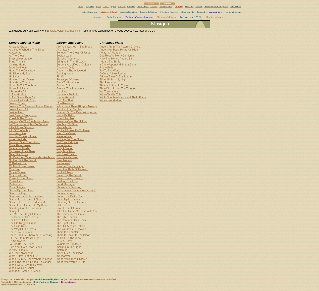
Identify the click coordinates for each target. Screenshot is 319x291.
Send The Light (18, 193)
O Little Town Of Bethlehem (116, 76)
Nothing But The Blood (23, 160)
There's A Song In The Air (114, 85)
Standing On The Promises (25, 208)
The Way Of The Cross (22, 229)
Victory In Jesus (18, 250)
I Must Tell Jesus (19, 88)
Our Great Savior (66, 154)
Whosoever (63, 256)
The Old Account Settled (71, 226)
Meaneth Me (64, 127)
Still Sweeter (64, 205)
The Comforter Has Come (71, 220)
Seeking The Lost (67, 181)
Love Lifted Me (18, 139)
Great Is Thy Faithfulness (71, 88)
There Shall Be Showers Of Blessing (31, 235)
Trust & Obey (64, 241)
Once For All (64, 145)
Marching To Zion (67, 124)
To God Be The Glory (21, 244)
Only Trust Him (18, 175)
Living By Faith (65, 115)
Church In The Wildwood (71, 70)
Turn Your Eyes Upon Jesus (26, 247)
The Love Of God (19, 220)
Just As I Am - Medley (69, 109)
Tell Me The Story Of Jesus (25, 214)
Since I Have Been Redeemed (27, 202)
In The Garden (18, 94)
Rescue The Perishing (70, 166)
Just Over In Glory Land (23, 115)
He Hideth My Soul (20, 73)
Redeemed (16, 184)
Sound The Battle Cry (69, 196)
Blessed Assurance (20, 58)
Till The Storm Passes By (24, 238)
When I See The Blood (70, 253)
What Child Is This (110, 94)
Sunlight (14, 211)
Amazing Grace (18, 46)
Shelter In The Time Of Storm (26, 199)
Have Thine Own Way (22, 70)
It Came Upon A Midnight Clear (118, 64)
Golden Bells (64, 85)
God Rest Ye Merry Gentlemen (117, 55)
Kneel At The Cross (21, 118)
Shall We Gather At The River (26, 196)
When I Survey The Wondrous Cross (31, 259)
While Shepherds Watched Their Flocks (123, 97)
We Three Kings (109, 91)
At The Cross (17, 55)
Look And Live (17, 133)
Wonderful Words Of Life (71, 262)
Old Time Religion (67, 142)
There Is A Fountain (21, 232)
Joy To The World (110, 70)
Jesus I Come (17, 103)
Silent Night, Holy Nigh (113, 79)
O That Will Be (18, 163)
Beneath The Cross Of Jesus (73, 52)
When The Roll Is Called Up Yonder (30, 262)
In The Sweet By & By (22, 97)
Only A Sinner (17, 172)
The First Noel (108, 82)
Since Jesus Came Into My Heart (28, 205)
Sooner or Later (65, 193)
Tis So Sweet (17, 241)
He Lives (14, 76)
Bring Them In (17, 61)
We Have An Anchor (21, 253)
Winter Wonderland (111, 100)
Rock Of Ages (17, 187)
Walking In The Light (68, 247)
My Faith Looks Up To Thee (73, 130)
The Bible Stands (67, 217)
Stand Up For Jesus (68, 199)
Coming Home (18, 64)
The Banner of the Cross (23, 217)
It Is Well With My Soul (22, 100)
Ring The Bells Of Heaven (72, 169)
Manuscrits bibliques (166, 17)
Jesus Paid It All (18, 109)
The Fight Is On (65, 223)
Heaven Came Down (21, 79)
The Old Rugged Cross (23, 223)
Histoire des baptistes (215, 17)
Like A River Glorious (21, 127)
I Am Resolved (65, 103)
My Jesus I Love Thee (22, 151)
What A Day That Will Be (24, 256)
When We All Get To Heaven (26, 265)
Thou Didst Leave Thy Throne (117, 88)
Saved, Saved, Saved (69, 178)
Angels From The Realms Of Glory (120, 46)
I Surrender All (17, 91)
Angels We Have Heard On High (119, 49)
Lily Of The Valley (19, 130)
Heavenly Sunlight (67, 94)
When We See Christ (21, 268)
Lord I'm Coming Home (23, 136)
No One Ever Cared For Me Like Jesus (32, 157)
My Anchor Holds (19, 148)
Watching (62, 250)
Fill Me (60, 76)
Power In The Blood (21, 178)
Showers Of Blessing (69, 187)
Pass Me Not (64, 160)
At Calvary (15, 52)
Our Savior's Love (67, 157)
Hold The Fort (64, 100)
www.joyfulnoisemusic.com (66, 30)
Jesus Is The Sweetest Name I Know (31, 106)
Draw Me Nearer (19, 67)
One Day (14, 169)
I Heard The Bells (110, 61)
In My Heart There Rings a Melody (76, 106)
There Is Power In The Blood (73, 235)
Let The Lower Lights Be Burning (28, 124)
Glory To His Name (67, 82)
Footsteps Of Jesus (68, 79)
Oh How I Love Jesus (22, 166)
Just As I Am (16, 112)
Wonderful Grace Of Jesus (25, 271)
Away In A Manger (110, 52)
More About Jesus (20, 145)
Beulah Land (64, 55)
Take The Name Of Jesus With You (77, 211)
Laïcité (153, 6)
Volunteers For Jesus (69, 244)
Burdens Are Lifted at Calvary (74, 64)
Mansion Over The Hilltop (24, 142)
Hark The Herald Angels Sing (117, 58)
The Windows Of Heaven (71, 229)
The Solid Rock (18, 226)
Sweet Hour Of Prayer (69, 208)
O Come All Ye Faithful (113, 73)
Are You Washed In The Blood (27, 49)
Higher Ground (65, 97)
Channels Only (65, 67)
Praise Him (16, 181)
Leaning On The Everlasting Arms (29, 121)
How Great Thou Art (21, 82)
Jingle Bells (106, 67)
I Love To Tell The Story (23, 85)
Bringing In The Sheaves (71, 61)
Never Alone (64, 136)
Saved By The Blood (21, 190)
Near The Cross (18, 154)
